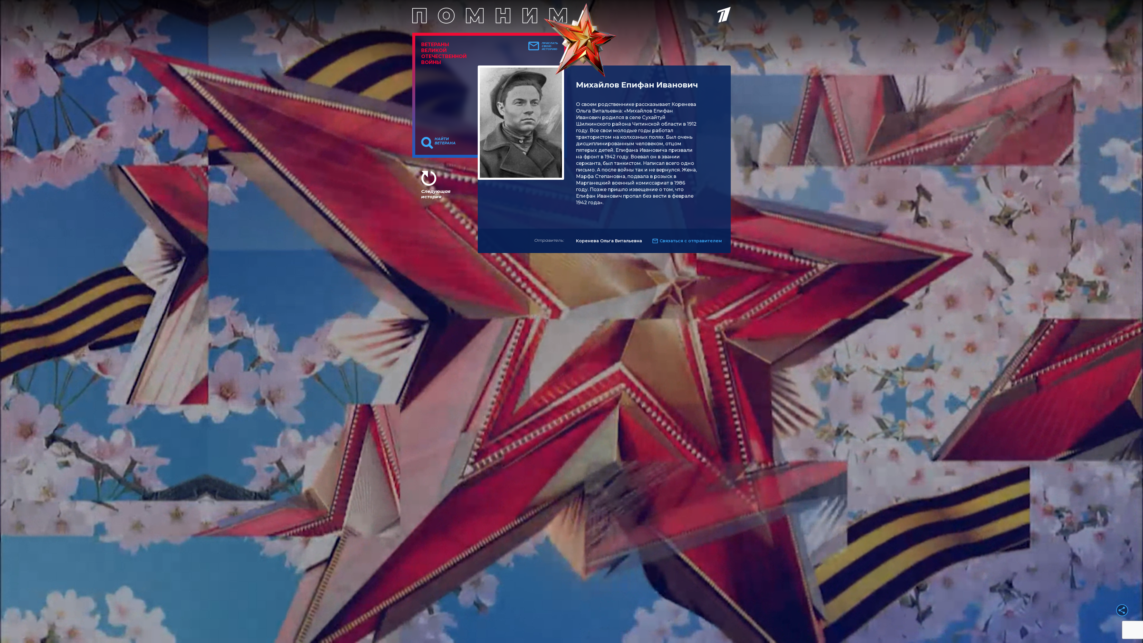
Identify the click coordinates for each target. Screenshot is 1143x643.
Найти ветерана (445, 141)
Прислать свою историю (550, 46)
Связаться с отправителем (691, 241)
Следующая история (435, 193)
